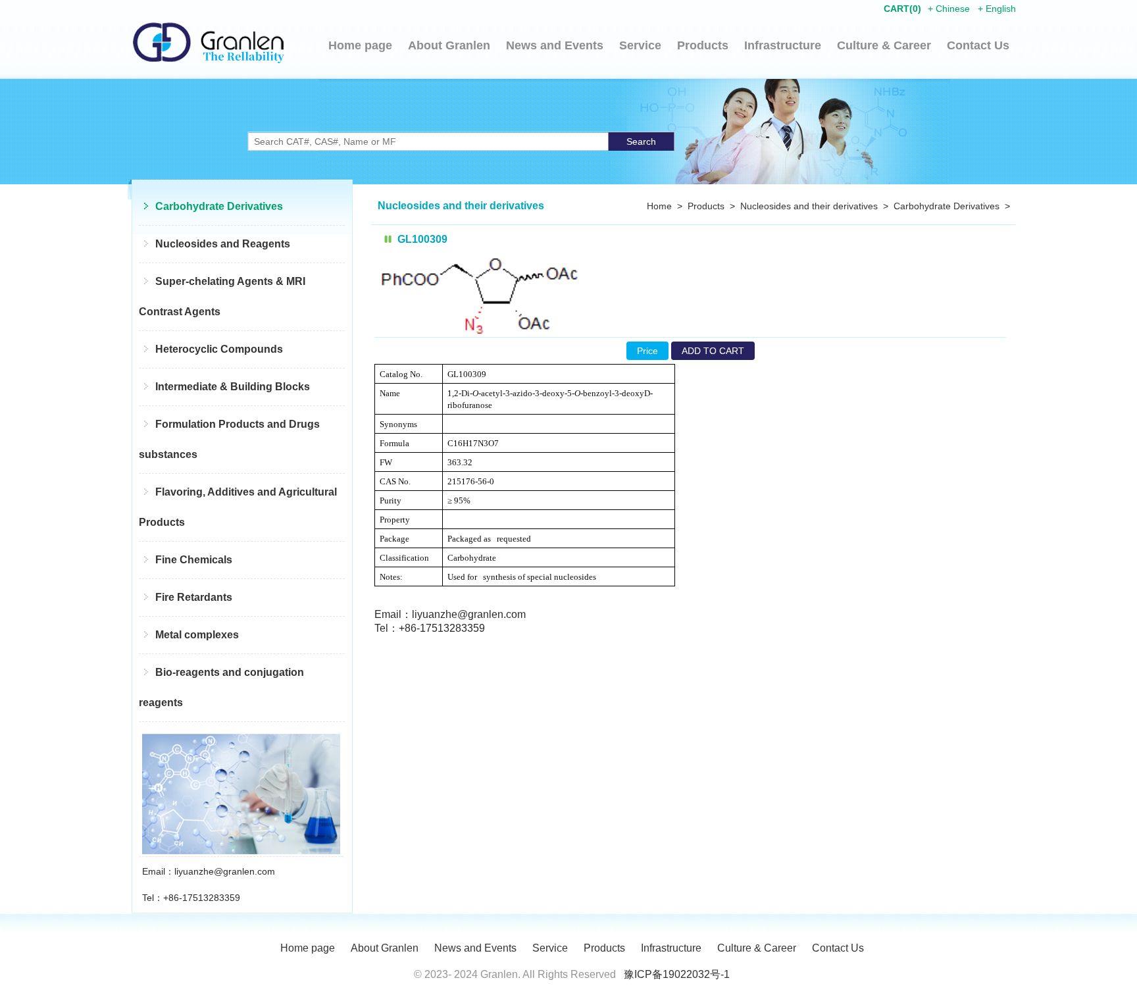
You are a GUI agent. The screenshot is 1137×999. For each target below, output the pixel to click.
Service (640, 45)
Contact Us (978, 45)
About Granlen (449, 45)
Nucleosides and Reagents (222, 243)
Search (641, 141)
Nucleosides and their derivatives (809, 206)
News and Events (554, 45)
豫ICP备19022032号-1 (677, 974)
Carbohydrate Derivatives (219, 206)
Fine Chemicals (193, 559)
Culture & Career (884, 45)
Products (702, 45)
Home (659, 206)
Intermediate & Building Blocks (232, 386)
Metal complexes (197, 634)
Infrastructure (782, 45)
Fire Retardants (193, 597)
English (1001, 8)
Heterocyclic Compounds (219, 349)
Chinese (953, 8)
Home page (360, 45)
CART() (902, 8)
